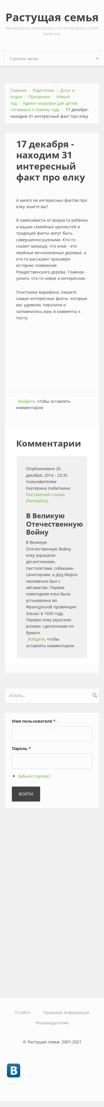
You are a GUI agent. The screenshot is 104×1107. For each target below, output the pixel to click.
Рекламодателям (52, 1023)
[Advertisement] (52, 357)
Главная (18, 90)
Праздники (39, 96)
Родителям (43, 90)
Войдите (26, 401)
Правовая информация (66, 1012)
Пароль (21, 748)
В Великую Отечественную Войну (54, 524)
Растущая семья (52, 17)
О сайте (22, 1012)
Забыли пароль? (34, 776)
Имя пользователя (33, 721)
